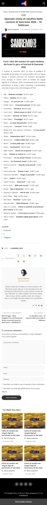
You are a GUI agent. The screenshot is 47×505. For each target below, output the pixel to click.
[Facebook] (18, 255)
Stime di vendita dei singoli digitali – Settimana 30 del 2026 (33, 465)
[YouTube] (30, 484)
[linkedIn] (41, 255)
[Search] (44, 3)
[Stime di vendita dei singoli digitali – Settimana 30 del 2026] (34, 453)
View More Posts (23, 281)
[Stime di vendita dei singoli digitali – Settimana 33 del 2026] (34, 421)
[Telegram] (18, 261)
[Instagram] (39, 305)
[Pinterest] (29, 255)
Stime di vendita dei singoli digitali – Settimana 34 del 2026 (11, 433)
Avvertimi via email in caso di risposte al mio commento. (24, 384)
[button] (4, 3)
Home (5, 12)
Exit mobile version (23, 502)
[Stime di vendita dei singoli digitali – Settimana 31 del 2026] (12, 453)
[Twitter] (24, 255)
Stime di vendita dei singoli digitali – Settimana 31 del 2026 (11, 465)
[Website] (33, 305)
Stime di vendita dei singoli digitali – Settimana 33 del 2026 (33, 433)
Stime (23, 15)
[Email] (24, 261)
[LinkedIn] (41, 305)
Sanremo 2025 (17, 248)
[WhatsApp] (35, 255)
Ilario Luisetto (13, 29)
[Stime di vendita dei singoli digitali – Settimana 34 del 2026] (12, 421)
